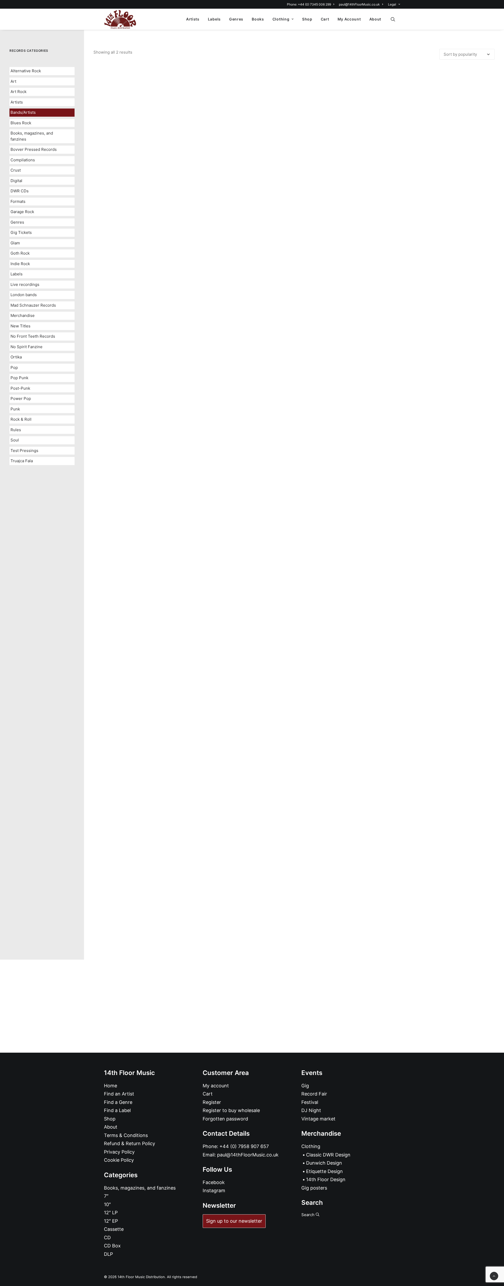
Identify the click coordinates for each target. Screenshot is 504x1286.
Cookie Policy (119, 1160)
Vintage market (318, 1119)
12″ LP (111, 1212)
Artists (193, 19)
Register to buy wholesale (231, 1110)
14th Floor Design (325, 1179)
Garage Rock (22, 211)
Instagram (214, 1190)
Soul (14, 440)
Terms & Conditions (126, 1135)
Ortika (16, 356)
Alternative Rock (25, 70)
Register (212, 1102)
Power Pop (20, 398)
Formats (17, 201)
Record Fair (314, 1094)
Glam (15, 242)
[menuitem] (311, 4)
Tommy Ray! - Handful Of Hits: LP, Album (294, 488)
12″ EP (111, 1221)
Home (110, 1085)
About (375, 19)
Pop (14, 367)
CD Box (112, 1245)
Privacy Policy (119, 1152)
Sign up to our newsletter (234, 1221)
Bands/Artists (23, 112)
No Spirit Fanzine (26, 346)
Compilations (22, 159)
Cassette (114, 1229)
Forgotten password (225, 1119)
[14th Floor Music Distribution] (120, 19)
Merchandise (22, 315)
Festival (309, 1102)
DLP (108, 1254)
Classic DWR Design (328, 1155)
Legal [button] (392, 4)
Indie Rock (20, 263)
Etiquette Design (324, 1171)
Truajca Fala (21, 460)
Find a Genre (118, 1102)
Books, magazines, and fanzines (31, 136)
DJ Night (311, 1110)
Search (308, 1214)
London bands (23, 294)
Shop (307, 19)
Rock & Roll (21, 419)
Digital (16, 180)
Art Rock (18, 91)
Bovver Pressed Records (33, 149)
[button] (395, 19)
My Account (349, 19)
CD (107, 1237)
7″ (106, 1196)
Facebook (214, 1182)
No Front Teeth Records (32, 336)
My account (216, 1085)
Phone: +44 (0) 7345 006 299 (309, 4)
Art (13, 81)
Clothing (281, 19)
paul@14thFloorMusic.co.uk (359, 4)
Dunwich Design (324, 1163)
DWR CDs (19, 190)
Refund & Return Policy (129, 1143)
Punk (15, 409)
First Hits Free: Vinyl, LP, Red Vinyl (294, 928)
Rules (15, 429)
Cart (325, 19)
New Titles (20, 325)
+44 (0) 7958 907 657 (244, 1146)
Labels (214, 19)
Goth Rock (20, 253)
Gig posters (314, 1188)
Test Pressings (24, 450)
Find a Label (117, 1110)
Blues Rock (20, 122)
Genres (236, 19)
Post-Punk (20, 388)
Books (258, 19)
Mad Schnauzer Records (33, 305)
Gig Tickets (21, 232)
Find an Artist (119, 1094)
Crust (15, 170)
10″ (107, 1204)
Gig (305, 1085)
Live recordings (24, 284)
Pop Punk (19, 377)
